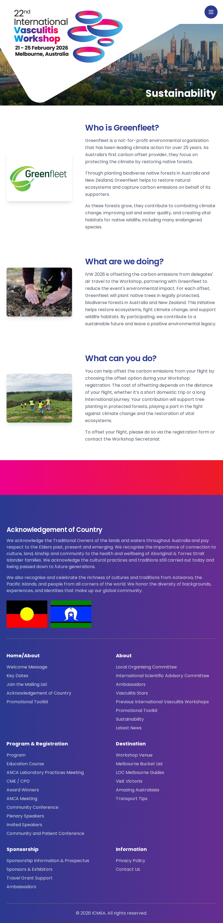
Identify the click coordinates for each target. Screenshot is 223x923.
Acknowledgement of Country (39, 693)
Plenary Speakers (25, 816)
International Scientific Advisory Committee (162, 676)
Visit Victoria (129, 781)
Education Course (25, 764)
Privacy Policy (130, 860)
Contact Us (128, 869)
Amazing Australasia (137, 790)
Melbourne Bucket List (139, 764)
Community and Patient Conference (45, 833)
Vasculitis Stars (132, 693)
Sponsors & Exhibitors (29, 869)
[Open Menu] (211, 12)
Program (16, 755)
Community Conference (32, 807)
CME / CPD (18, 781)
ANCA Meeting (22, 798)
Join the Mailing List (27, 684)
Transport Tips (131, 798)
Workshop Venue (134, 755)
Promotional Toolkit (27, 702)
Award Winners (23, 790)
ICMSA (99, 913)
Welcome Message (27, 667)
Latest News (129, 728)
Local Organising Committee (146, 667)
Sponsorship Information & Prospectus (48, 860)
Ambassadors (130, 684)
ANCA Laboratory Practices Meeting (45, 772)
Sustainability (130, 719)
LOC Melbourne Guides (140, 772)
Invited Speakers (24, 825)
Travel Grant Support (29, 878)
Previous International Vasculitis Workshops (162, 702)
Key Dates (17, 676)
